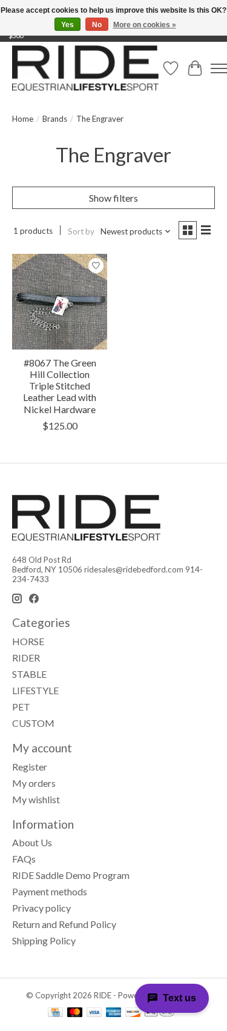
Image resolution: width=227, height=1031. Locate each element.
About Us (32, 842)
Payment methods (49, 891)
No (97, 25)
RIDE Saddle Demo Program (71, 875)
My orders (34, 783)
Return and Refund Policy (64, 924)
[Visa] (94, 1013)
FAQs (24, 858)
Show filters (113, 198)
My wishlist (36, 799)
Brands (54, 119)
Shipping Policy (44, 940)
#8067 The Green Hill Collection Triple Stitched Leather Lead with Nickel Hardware (59, 386)
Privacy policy (41, 907)
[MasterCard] (75, 1013)
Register (29, 766)
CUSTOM (33, 723)
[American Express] (114, 1013)
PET (21, 706)
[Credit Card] (55, 1013)
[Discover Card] (133, 1013)
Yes (67, 25)
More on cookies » (144, 25)
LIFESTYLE (35, 690)
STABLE (29, 674)
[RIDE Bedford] (85, 68)
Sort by (81, 231)
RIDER (26, 657)
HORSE (28, 641)
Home (22, 119)
